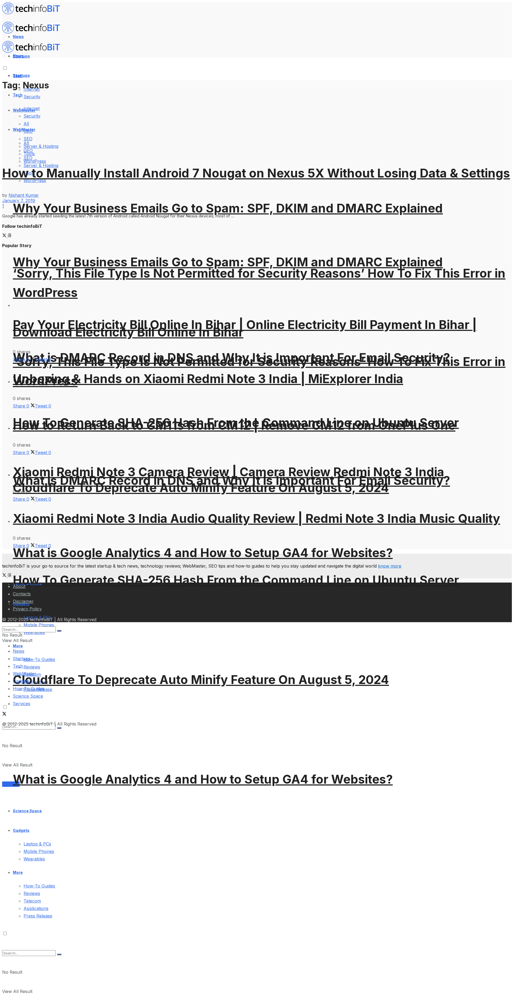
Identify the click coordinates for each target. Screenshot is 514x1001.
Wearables (34, 859)
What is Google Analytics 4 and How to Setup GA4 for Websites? (203, 552)
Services (11, 784)
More (18, 872)
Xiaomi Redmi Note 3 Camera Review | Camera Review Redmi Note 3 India (228, 471)
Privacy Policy (27, 608)
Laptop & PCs (37, 844)
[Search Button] (59, 954)
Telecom (32, 901)
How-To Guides (39, 659)
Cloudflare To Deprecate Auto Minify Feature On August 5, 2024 (201, 679)
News (18, 651)
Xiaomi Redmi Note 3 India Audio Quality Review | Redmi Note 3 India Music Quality (256, 518)
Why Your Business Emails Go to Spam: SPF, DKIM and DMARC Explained (228, 208)
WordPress (35, 161)
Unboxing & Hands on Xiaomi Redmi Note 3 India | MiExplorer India (208, 378)
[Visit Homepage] (33, 13)
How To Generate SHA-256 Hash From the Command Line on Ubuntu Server (236, 580)
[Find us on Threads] (10, 236)
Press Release (38, 916)
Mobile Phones (39, 851)
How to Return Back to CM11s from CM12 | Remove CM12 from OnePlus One (234, 425)
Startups (21, 75)
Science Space (27, 811)
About (19, 586)
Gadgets (21, 830)
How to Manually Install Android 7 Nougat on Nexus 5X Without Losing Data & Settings (256, 173)
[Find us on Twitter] (5, 236)
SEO (28, 158)
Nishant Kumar (24, 195)
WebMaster (24, 673)
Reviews (32, 667)
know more (389, 566)
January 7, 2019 (18, 200)
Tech (17, 95)
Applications (36, 908)
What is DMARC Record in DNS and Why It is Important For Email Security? (231, 480)
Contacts (22, 593)
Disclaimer (23, 601)
